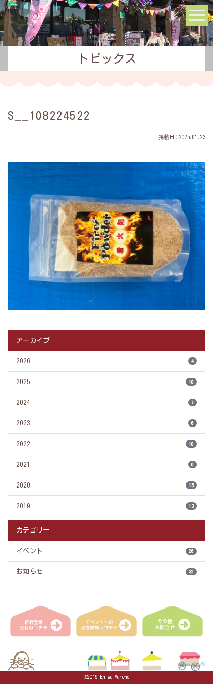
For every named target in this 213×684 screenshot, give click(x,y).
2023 (105, 423)
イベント (105, 551)
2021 (105, 464)
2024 (105, 402)
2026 (105, 361)
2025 (105, 381)
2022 (105, 443)
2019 (105, 506)
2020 (105, 485)
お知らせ (105, 571)
